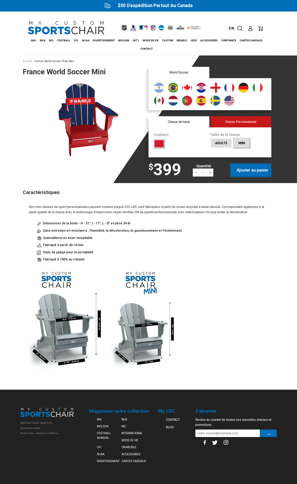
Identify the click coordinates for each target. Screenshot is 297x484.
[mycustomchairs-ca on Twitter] (218, 442)
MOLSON (123, 40)
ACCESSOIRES (209, 40)
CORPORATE (228, 40)
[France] (229, 87)
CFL (76, 40)
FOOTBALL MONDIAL (104, 435)
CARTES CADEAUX (251, 40)
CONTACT (146, 48)
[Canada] (187, 87)
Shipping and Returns (47, 433)
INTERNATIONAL (132, 433)
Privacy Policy (27, 433)
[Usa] (229, 100)
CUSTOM (167, 40)
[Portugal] (187, 100)
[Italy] (257, 87)
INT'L (136, 40)
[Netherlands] (173, 100)
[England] (215, 87)
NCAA (85, 40)
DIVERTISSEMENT (104, 40)
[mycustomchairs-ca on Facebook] (207, 442)
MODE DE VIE (151, 40)
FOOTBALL (63, 40)
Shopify (36, 428)
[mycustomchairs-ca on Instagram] (229, 442)
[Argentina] (159, 87)
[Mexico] (159, 100)
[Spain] (201, 100)
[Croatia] (201, 87)
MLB (42, 40)
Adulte (221, 143)
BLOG (170, 427)
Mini (241, 143)
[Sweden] (215, 100)
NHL (33, 40)
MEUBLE (182, 40)
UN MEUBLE (129, 447)
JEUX (193, 40)
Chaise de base (179, 122)
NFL (51, 40)
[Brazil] (173, 87)
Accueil (27, 61)
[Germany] (243, 87)
